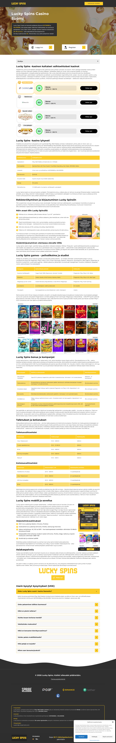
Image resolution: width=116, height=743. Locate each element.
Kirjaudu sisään (94, 3)
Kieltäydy (94, 736)
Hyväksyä (81, 736)
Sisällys (20, 61)
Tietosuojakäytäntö (94, 740)
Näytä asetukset (107, 736)
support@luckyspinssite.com (21, 725)
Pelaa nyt (88, 88)
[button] (113, 722)
